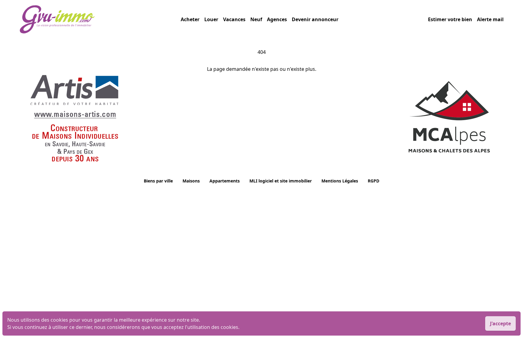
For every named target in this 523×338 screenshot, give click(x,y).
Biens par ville (158, 181)
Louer (211, 19)
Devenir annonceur (315, 19)
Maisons (191, 181)
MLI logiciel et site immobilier (280, 181)
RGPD (373, 181)
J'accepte (500, 323)
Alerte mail (490, 19)
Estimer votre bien (450, 19)
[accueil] (100, 19)
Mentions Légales (339, 181)
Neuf (256, 19)
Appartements (224, 181)
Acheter (190, 19)
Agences (277, 19)
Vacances (234, 19)
